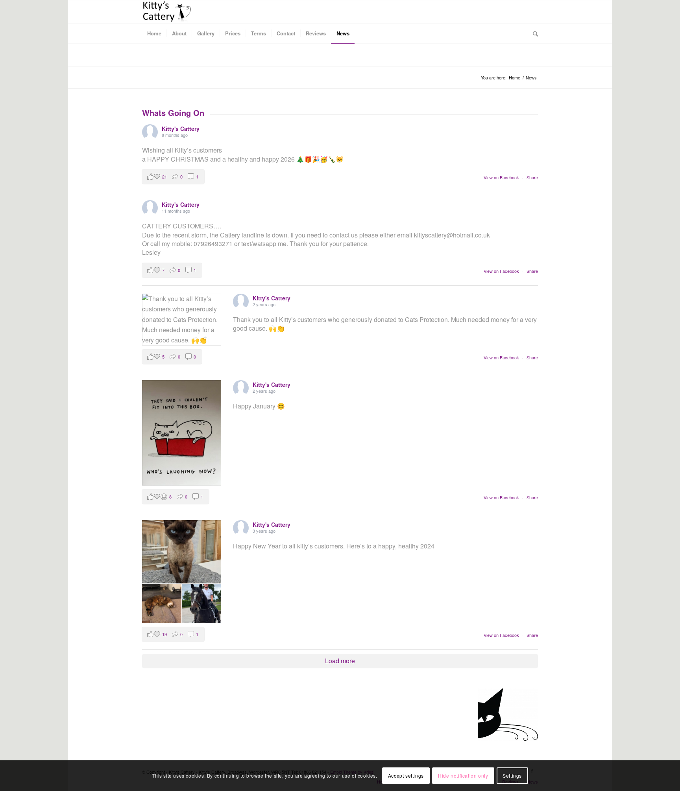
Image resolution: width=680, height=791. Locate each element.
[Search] (533, 33)
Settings (512, 775)
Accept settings (406, 775)
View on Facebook (502, 177)
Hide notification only (463, 775)
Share (532, 177)
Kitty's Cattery (181, 128)
